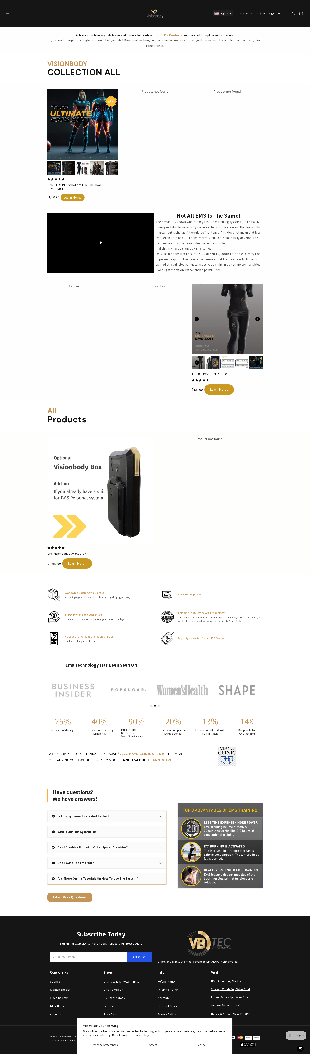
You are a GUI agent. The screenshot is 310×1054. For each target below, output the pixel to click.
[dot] (151, 706)
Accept (153, 1045)
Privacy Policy (139, 1035)
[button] (7, 13)
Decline (201, 1045)
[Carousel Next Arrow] (257, 319)
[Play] (101, 243)
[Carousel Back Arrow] (197, 319)
